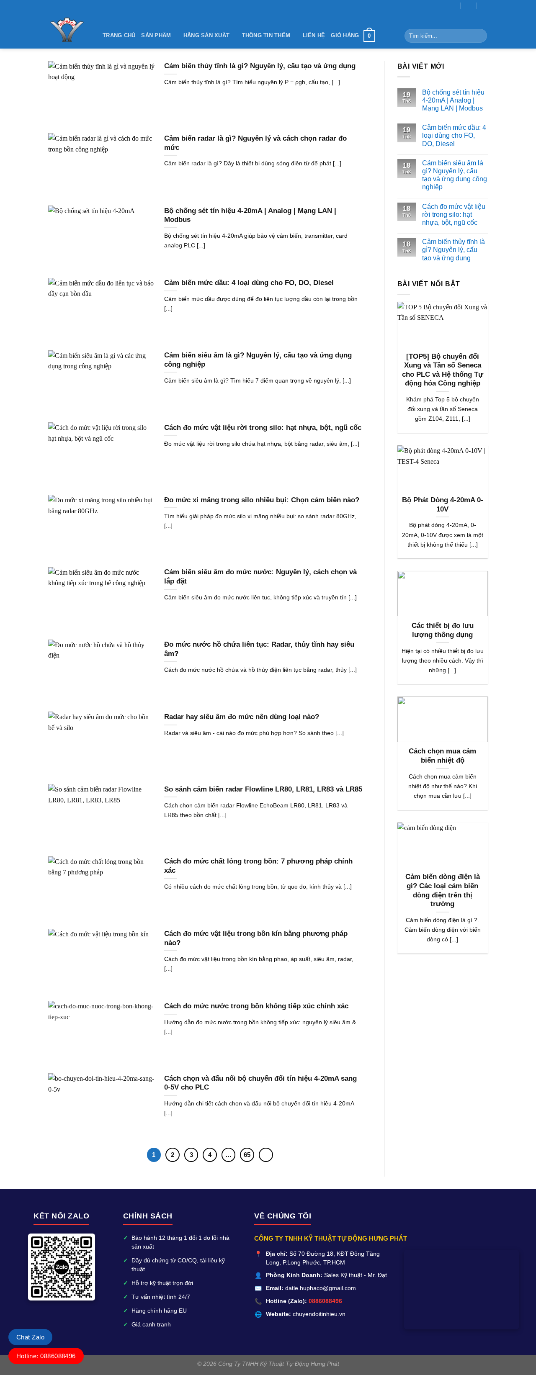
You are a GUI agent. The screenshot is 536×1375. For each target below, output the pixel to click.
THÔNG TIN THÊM (266, 35)
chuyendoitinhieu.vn (319, 1314)
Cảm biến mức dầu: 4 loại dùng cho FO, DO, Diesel (454, 135)
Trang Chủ (119, 35)
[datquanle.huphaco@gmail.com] (453, 5)
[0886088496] (485, 5)
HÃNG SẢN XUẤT (206, 35)
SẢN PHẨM (156, 35)
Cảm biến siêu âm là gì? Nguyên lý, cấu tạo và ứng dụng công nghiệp (454, 175)
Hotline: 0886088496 (46, 1356)
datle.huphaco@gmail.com (320, 1288)
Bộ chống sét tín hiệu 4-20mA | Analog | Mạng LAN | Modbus (453, 100)
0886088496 (325, 1301)
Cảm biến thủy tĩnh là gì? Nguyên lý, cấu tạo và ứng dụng (453, 249)
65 (247, 1154)
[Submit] (479, 36)
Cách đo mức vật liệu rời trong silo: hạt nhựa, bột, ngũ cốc (453, 214)
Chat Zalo (30, 1337)
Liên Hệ (314, 35)
